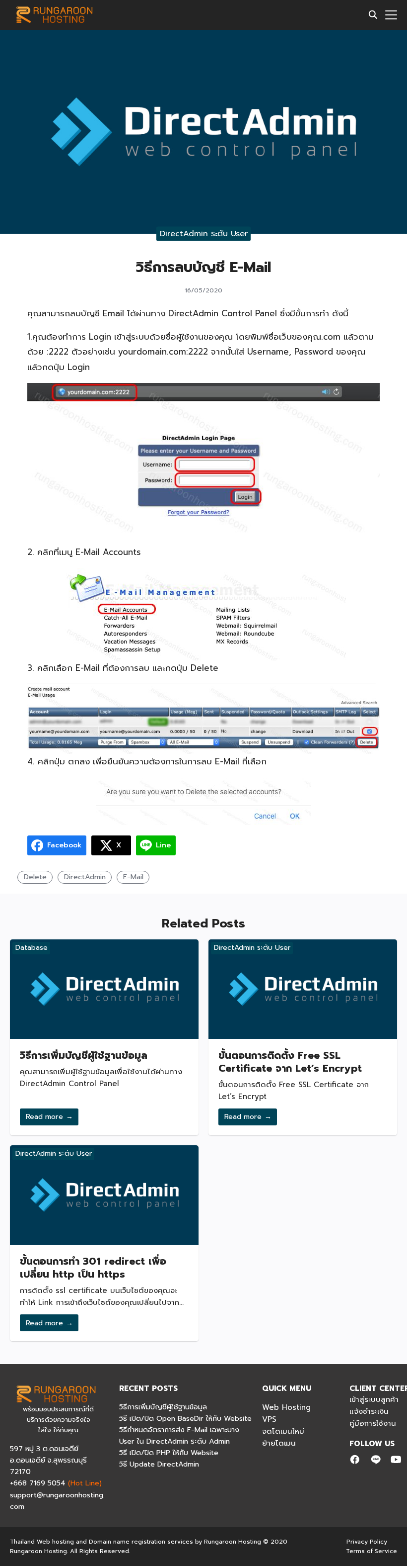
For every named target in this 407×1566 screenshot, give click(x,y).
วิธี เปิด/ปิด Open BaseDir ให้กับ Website (185, 1418)
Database (31, 947)
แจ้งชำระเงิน (369, 1411)
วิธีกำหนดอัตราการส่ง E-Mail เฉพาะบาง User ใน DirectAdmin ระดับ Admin (179, 1435)
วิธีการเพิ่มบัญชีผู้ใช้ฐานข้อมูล (83, 1055)
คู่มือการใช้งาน (372, 1423)
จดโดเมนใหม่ (283, 1431)
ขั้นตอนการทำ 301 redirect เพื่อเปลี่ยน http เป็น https (93, 1268)
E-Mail (133, 876)
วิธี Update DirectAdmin (159, 1464)
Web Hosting (286, 1407)
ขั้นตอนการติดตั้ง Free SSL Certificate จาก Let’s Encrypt (290, 1062)
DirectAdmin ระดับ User (204, 233)
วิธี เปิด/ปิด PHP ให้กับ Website (168, 1452)
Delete (35, 876)
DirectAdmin (85, 876)
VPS (269, 1419)
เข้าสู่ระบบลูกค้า (374, 1399)
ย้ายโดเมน (279, 1443)
